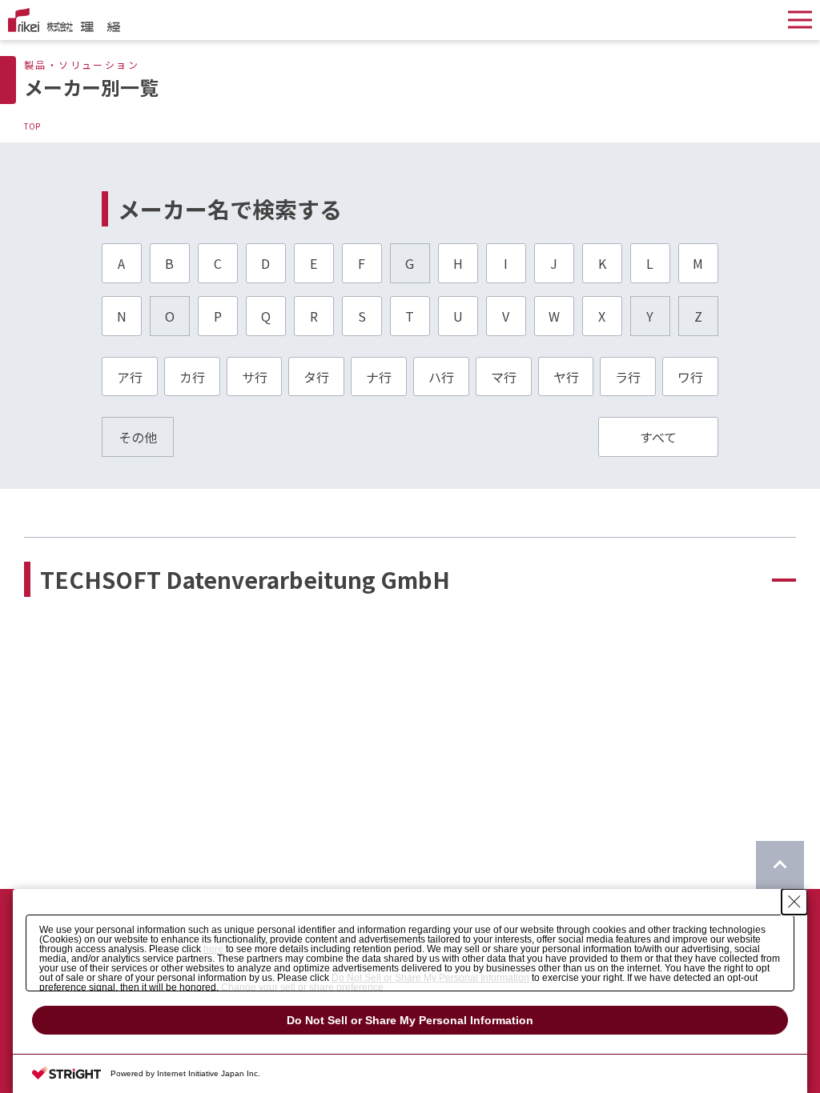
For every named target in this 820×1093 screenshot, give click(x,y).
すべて (658, 436)
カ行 (192, 376)
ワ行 (690, 376)
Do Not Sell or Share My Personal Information (430, 978)
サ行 (254, 376)
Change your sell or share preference (302, 987)
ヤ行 (566, 376)
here (213, 949)
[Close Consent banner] (794, 902)
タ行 (316, 376)
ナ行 (379, 376)
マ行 (504, 376)
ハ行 (441, 376)
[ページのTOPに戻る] (780, 865)
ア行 (130, 376)
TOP (32, 126)
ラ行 (628, 376)
